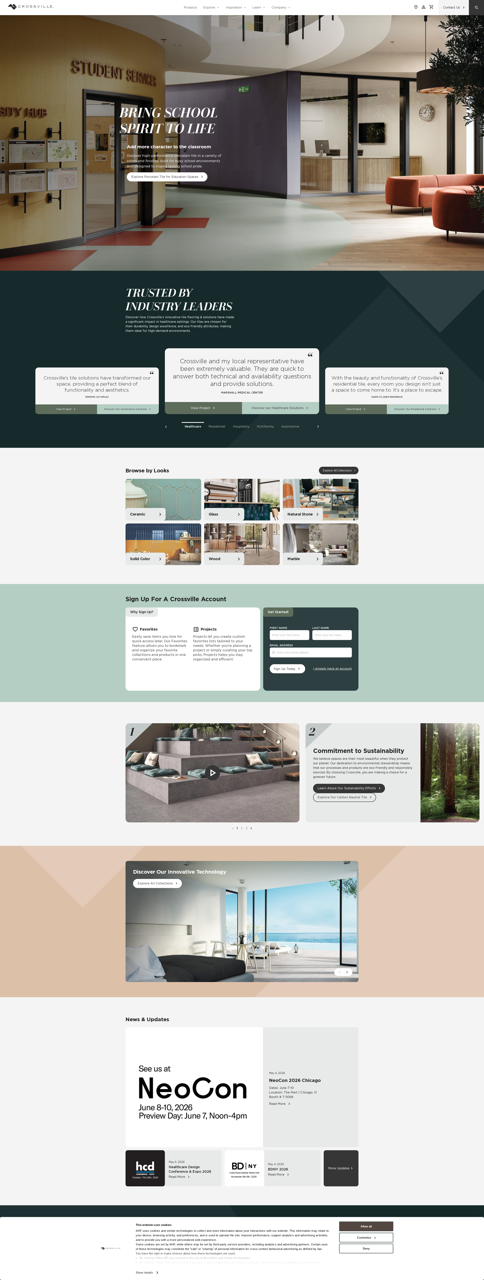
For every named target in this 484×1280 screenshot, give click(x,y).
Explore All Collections (337, 470)
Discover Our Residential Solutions (415, 409)
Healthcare (193, 426)
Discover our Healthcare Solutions (277, 408)
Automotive (290, 426)
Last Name (320, 627)
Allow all (366, 1226)
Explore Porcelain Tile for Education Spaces (164, 177)
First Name (278, 627)
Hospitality (241, 426)
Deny (366, 1248)
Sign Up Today (284, 669)
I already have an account (332, 668)
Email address (281, 645)
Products (190, 7)
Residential (217, 426)
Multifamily (265, 426)
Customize (364, 1237)
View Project (63, 409)
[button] (165, 426)
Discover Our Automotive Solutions (125, 409)
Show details (144, 1272)
